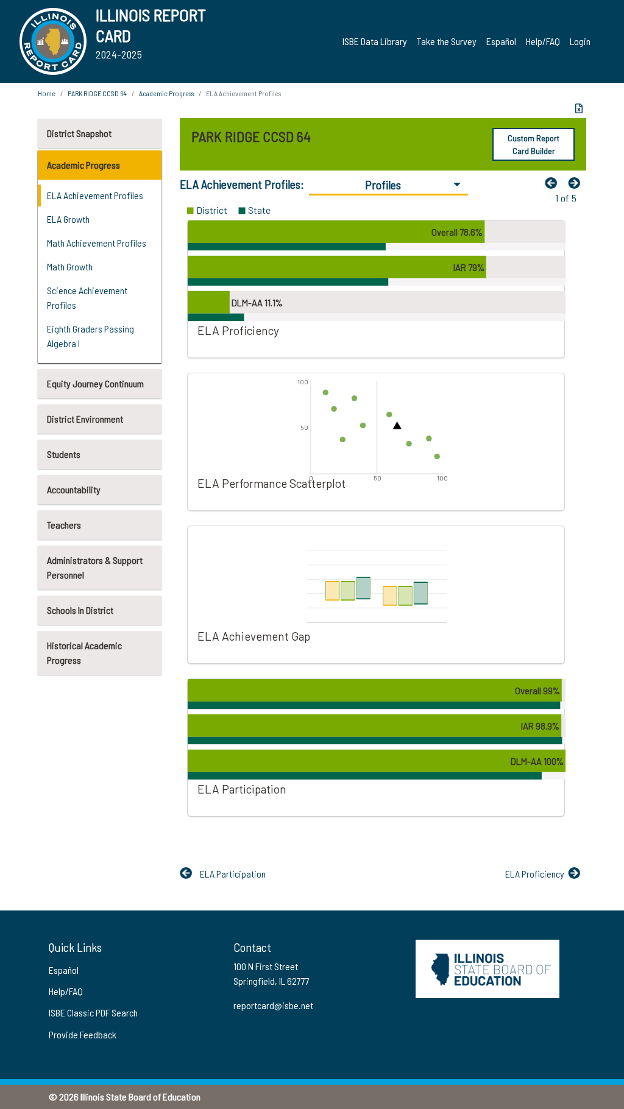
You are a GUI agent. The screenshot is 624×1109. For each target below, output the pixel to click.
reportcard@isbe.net (273, 1005)
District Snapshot (79, 133)
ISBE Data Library (374, 41)
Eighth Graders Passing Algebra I (90, 336)
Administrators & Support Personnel (95, 567)
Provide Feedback (82, 1034)
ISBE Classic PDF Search (93, 1012)
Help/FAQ (543, 41)
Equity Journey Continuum (95, 383)
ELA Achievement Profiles (95, 195)
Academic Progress (83, 165)
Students (63, 454)
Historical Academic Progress (84, 652)
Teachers (64, 524)
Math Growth (70, 266)
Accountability (74, 489)
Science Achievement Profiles (87, 297)
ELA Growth (68, 219)
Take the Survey (447, 41)
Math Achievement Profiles (96, 242)
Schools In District (80, 610)
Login (580, 41)
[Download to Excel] (579, 108)
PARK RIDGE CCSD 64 (97, 93)
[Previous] (554, 182)
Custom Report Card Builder (533, 144)
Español (501, 41)
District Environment (85, 418)
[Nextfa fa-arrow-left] (577, 182)
